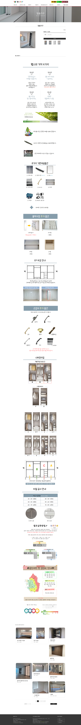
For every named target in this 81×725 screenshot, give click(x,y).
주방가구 (29, 4)
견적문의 (58, 4)
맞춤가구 (36, 4)
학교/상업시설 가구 (44, 4)
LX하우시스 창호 (22, 4)
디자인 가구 (51, 4)
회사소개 (15, 4)
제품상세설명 (66, 4)
